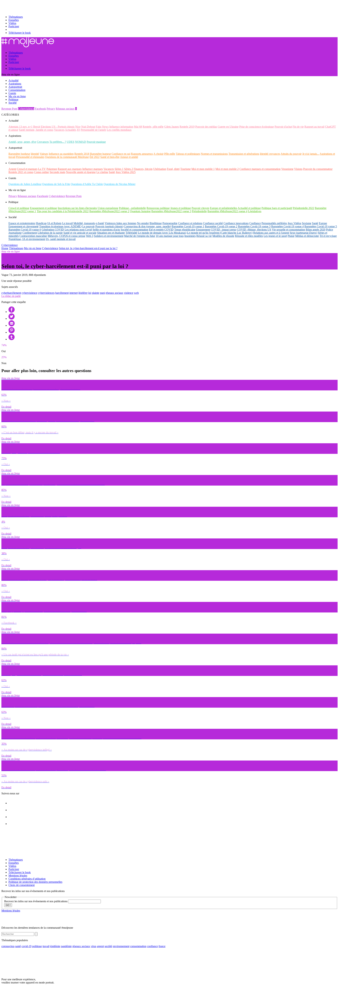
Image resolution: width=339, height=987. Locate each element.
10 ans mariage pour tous (170, 235)
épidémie (55, 946)
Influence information (121, 126)
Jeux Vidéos (294, 223)
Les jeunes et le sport (275, 235)
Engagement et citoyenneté (23, 226)
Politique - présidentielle (132, 208)
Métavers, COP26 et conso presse (66, 235)
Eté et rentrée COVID (161, 229)
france (162, 946)
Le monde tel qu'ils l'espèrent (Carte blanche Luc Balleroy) (219, 232)
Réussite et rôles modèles (249, 235)
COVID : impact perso (223, 229)
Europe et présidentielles (223, 208)
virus (93, 946)
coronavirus (7, 946)
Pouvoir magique (96, 141)
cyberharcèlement (11, 292)
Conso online (41, 172)
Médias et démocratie (307, 235)
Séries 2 (128, 168)
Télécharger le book (19, 32)
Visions (298, 168)
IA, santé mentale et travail (61, 239)
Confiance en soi (121, 153)
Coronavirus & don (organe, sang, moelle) (147, 226)
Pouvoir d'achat (283, 126)
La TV (42, 168)
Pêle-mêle (169, 153)
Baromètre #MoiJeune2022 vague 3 (171, 211)
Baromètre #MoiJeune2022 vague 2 (109, 211)
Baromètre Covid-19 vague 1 (188, 226)
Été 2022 (95, 156)
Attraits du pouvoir (291, 153)
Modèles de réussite (223, 235)
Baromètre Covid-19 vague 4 (287, 226)
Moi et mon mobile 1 (203, 168)
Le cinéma (102, 172)
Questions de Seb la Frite (56, 184)
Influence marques (92, 168)
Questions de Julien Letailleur (24, 184)
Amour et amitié (129, 156)
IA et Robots (54, 223)
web (136, 292)
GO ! (8, 905)
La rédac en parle (11, 296)
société (108, 946)
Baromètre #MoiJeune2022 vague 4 (227, 211)
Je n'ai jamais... (310, 153)
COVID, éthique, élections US (254, 229)
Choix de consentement (21, 885)
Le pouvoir (88, 226)
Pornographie (169, 223)
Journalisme (15, 232)
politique (37, 946)
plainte (95, 292)
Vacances (59, 129)
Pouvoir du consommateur (317, 168)
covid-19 (26, 946)
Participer (13, 26)
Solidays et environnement (108, 235)
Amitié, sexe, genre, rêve (22, 141)
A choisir (158, 153)
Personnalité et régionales (30, 156)
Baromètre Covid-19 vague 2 (221, 226)
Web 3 (89, 235)
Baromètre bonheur (19, 153)
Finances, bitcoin (143, 168)
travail (46, 946)
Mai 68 (138, 126)
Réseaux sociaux (65, 108)
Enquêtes (13, 20)
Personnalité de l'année (93, 129)
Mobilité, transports (84, 223)
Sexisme (306, 223)
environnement (121, 946)
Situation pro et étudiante (111, 232)
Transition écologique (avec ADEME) (60, 226)
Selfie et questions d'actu (106, 229)
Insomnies (190, 235)
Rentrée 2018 (81, 153)
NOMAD (80, 141)
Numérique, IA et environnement (26, 239)
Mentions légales (17, 875)
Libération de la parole (50, 232)
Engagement (203, 229)
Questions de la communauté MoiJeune (67, 156)
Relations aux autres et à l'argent (271, 232)
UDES (70, 141)
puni (102, 292)
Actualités (70, 129)
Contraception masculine (33, 235)
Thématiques (15, 16)
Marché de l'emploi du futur (139, 235)
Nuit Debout (88, 126)
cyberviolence (29, 292)
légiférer (83, 292)
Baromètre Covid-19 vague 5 (320, 226)
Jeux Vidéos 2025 (126, 172)
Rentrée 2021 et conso (20, 172)
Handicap (41, 223)
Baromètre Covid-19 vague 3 (254, 226)
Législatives (254, 211)
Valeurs (44, 153)
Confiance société (213, 223)
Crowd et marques (27, 168)
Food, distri (173, 168)
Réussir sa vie (204, 235)
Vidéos (12, 23)
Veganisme (287, 168)
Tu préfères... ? (57, 141)
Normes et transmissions (214, 153)
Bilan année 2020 (315, 229)
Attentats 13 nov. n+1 (20, 126)
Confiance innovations (236, 223)
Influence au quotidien (61, 153)
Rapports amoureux (142, 153)
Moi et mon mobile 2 (227, 168)
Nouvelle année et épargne (81, 172)
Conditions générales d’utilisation (27, 878)
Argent (12, 168)
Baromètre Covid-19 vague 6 (24, 229)
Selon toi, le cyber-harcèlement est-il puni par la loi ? (88, 248)
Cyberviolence (26, 108)
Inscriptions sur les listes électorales (77, 208)
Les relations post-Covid (78, 229)
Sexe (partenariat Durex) (303, 232)
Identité (35, 153)
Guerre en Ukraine (228, 126)
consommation (138, 946)
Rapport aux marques (70, 168)
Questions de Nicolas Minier (119, 184)
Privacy (51, 108)
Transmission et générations (243, 153)
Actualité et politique (249, 208)
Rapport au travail (314, 126)
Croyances (43, 141)
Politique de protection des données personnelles (35, 881)
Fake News (102, 126)
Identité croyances (270, 153)
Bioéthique (156, 223)
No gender (143, 223)
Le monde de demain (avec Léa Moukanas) (162, 232)
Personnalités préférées (274, 223)
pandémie (66, 946)
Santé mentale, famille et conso (36, 129)
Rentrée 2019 (187, 126)
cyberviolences (46, 292)
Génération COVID (53, 229)
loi (89, 292)
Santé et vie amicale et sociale (79, 232)
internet (73, 292)
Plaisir (291, 235)
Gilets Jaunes (171, 126)
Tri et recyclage (328, 235)
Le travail (67, 223)
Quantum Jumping (140, 211)
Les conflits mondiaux (119, 129)
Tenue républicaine (184, 229)
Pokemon (51, 168)
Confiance (255, 223)
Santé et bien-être (110, 156)
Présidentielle (199, 211)
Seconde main (57, 172)
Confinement (29, 232)
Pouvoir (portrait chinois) (109, 226)
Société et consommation (134, 229)
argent (100, 946)
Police (329, 229)
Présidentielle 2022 (303, 208)
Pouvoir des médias (206, 126)
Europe (323, 223)
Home (4, 248)
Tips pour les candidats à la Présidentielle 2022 (63, 211)
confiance (152, 946)
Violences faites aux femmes (120, 223)
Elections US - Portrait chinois (58, 126)
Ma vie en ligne (32, 248)
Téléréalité (131, 232)
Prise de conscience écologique (256, 126)
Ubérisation (159, 168)
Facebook (40, 108)
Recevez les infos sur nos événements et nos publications (36, 901)
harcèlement (62, 292)
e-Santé (100, 223)
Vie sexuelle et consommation (288, 229)
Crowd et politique (18, 208)
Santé (112, 172)
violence (128, 292)
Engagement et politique (43, 208)
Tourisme (185, 168)
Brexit (36, 126)
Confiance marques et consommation (260, 168)
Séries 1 (119, 168)
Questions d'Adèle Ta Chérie (87, 184)
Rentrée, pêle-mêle (153, 126)
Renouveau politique (158, 208)
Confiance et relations (190, 223)
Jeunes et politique (180, 208)
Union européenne (108, 208)
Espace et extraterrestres (21, 223)
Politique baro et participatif (276, 208)
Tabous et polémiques (188, 153)
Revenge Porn (9, 108)
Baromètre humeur (100, 153)
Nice (78, 126)
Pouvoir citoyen (200, 208)
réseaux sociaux (114, 292)
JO (78, 129)
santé (18, 946)
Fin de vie (298, 126)
